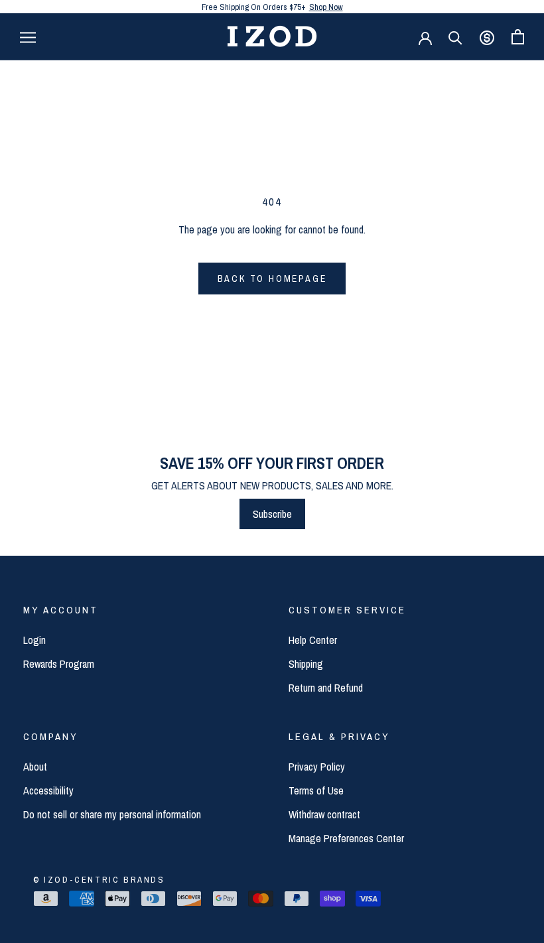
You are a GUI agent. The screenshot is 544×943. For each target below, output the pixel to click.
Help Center (313, 640)
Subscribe (272, 514)
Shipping (306, 664)
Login (34, 640)
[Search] (455, 37)
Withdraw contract (324, 814)
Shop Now (326, 7)
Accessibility (48, 790)
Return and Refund (326, 687)
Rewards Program (58, 664)
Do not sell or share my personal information (112, 814)
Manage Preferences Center (346, 838)
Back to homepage (272, 278)
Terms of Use (316, 790)
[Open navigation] (28, 36)
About (35, 766)
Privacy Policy (317, 766)
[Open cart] (517, 36)
